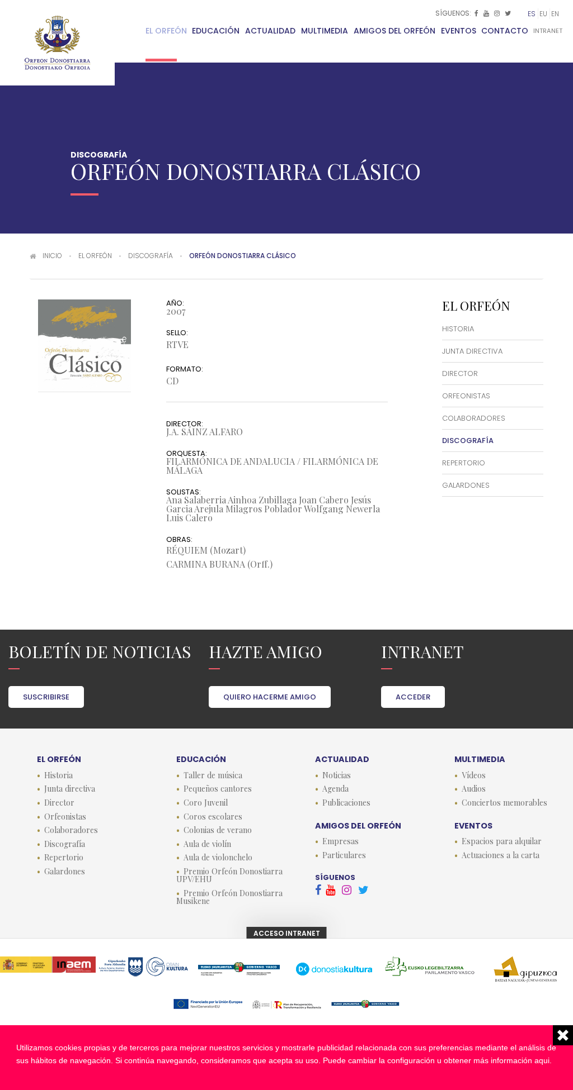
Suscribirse (46, 697)
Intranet (547, 30)
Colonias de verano (218, 830)
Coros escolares (213, 817)
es (532, 13)
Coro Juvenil (206, 803)
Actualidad (270, 30)
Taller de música (213, 775)
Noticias (336, 775)
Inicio (52, 255)
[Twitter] (509, 13)
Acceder (413, 697)
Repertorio (463, 463)
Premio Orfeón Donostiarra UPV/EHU (229, 875)
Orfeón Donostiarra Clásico (242, 255)
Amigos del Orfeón (394, 30)
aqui (541, 1060)
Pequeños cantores (218, 789)
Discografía (150, 255)
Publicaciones (346, 803)
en (555, 13)
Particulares (344, 855)
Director (460, 373)
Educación (215, 30)
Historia (458, 328)
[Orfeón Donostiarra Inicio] (57, 42)
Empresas (340, 841)
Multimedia (324, 30)
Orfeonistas (466, 396)
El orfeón (166, 30)
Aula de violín (207, 844)
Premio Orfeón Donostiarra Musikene (229, 897)
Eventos (458, 30)
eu (543, 13)
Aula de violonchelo (218, 857)
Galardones (466, 485)
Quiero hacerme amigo (269, 697)
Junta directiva (472, 351)
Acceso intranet (286, 933)
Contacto (504, 30)
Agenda (335, 789)
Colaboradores (473, 418)
